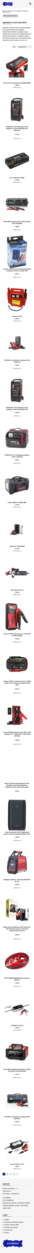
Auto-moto (11, 11)
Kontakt (6, 1219)
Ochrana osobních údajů (11, 1225)
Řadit (14, 47)
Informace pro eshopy (11, 1227)
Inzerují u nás (8, 1230)
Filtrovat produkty (11, 15)
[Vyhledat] (30, 4)
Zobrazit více (23, 40)
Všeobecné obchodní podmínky (13, 1222)
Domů (5, 11)
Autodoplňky (18, 11)
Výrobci (6, 1232)
